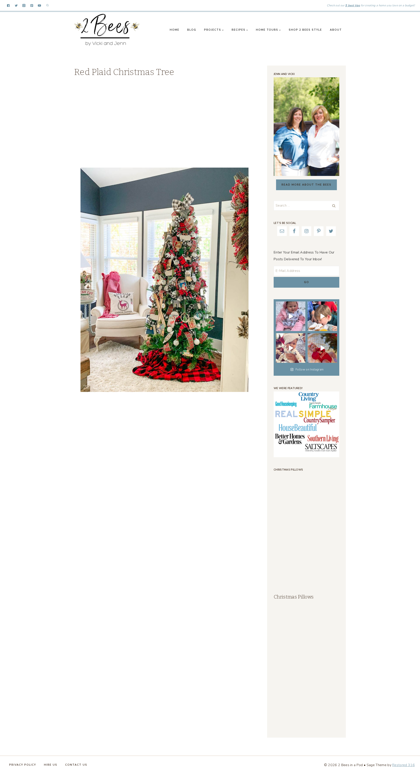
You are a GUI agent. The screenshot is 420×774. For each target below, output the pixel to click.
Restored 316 (403, 765)
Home (174, 30)
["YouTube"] (39, 5)
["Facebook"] (8, 5)
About (336, 30)
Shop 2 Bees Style (305, 30)
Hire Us (50, 765)
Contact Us (76, 765)
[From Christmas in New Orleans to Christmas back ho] (290, 348)
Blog (191, 30)
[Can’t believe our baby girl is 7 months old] (322, 348)
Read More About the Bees (306, 184)
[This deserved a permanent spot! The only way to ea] (322, 316)
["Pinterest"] (32, 5)
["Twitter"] (16, 5)
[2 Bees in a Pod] (107, 30)
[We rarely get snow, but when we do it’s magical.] (290, 316)
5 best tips (352, 5)
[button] (223, 30)
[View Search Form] (47, 5)
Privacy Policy (22, 765)
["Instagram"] (24, 5)
